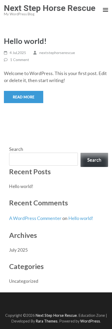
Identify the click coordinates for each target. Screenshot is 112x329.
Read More (23, 97)
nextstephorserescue (57, 52)
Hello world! (25, 40)
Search (16, 149)
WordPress (90, 321)
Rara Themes (47, 321)
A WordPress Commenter (35, 218)
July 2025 (18, 250)
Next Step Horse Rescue (49, 8)
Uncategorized (23, 281)
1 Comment (19, 59)
